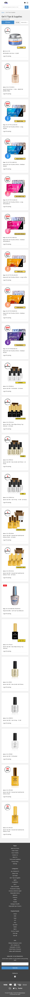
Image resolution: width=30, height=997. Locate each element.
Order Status (15, 850)
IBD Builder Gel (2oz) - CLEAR (11, 53)
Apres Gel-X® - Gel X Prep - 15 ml (12, 720)
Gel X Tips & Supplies (15, 877)
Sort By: (17, 22)
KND (15, 916)
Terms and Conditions (15, 859)
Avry (15, 922)
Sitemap (15, 863)
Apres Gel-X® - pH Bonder (10, 756)
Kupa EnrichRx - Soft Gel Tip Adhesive (13, 610)
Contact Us (15, 855)
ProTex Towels (15, 931)
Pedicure (15, 897)
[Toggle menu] (2, 3)
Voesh (15, 913)
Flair (12, 992)
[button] (8, 22)
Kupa (15, 918)
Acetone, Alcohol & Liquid (15, 891)
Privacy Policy (15, 861)
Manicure (15, 895)
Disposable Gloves (15, 893)
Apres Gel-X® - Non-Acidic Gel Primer (13, 684)
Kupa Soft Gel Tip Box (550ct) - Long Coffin (15, 277)
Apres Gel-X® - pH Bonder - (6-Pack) (13, 388)
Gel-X (15, 884)
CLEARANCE (15, 882)
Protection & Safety (15, 888)
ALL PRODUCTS (15, 871)
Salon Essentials (15, 886)
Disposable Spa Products (15, 906)
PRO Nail (15, 933)
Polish (15, 899)
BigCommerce (22, 992)
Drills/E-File (15, 873)
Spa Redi (15, 924)
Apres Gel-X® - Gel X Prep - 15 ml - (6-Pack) (15, 499)
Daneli (15, 927)
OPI (15, 920)
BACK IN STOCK (15, 848)
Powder (15, 901)
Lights (15, 880)
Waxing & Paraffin (15, 904)
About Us (15, 857)
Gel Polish (15, 875)
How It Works (15, 852)
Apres (15, 929)
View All (15, 935)
